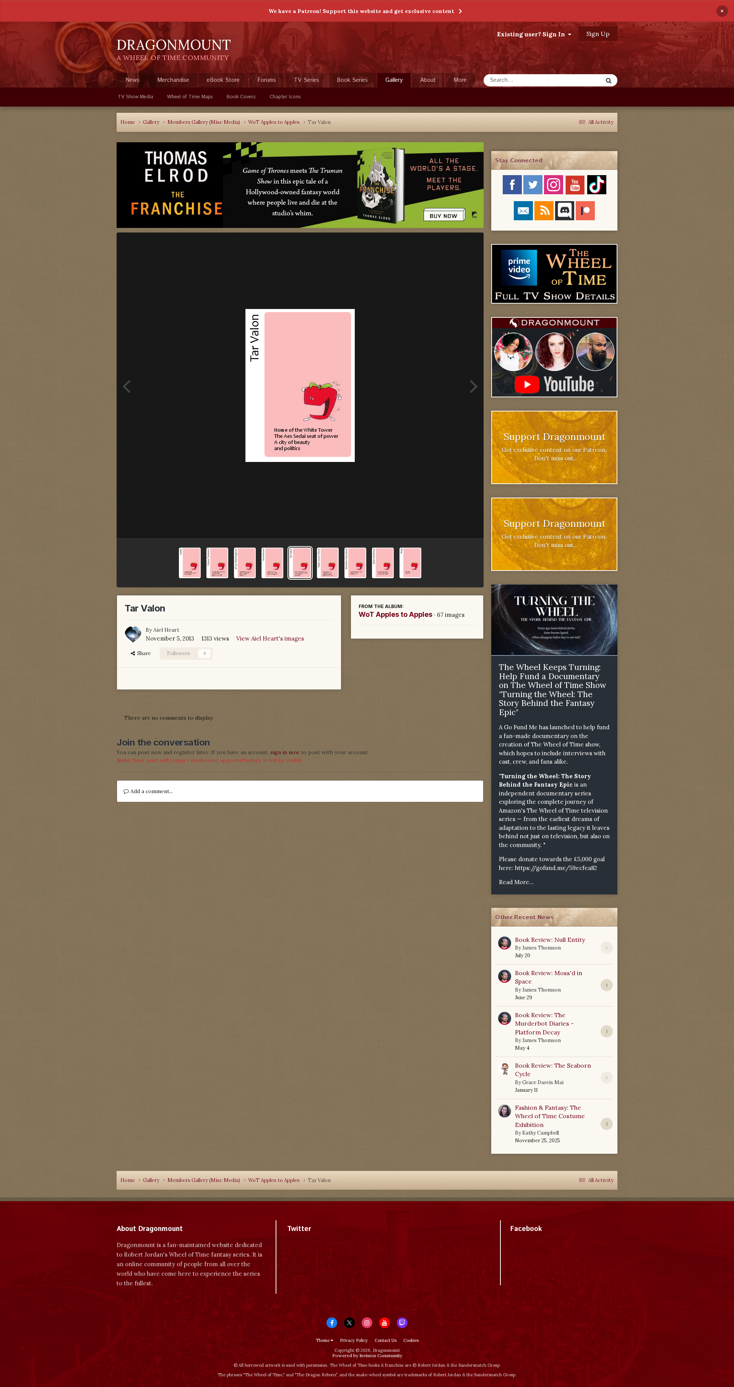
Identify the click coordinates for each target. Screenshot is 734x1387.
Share (143, 653)
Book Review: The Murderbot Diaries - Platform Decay (544, 1023)
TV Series (306, 80)
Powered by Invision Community (367, 1355)
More (460, 80)
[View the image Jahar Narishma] (383, 563)
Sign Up (597, 33)
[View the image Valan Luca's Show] (328, 563)
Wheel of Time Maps (190, 97)
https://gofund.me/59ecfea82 (556, 868)
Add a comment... (151, 791)
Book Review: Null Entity (550, 939)
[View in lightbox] (300, 385)
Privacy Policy (354, 1340)
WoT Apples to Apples (395, 614)
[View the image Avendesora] (272, 563)
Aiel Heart (166, 629)
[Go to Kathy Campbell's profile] (504, 1110)
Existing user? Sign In (532, 34)
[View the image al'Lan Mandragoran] (245, 563)
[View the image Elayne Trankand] (217, 563)
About (428, 80)
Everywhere (578, 80)
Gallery (394, 80)
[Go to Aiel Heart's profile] (133, 634)
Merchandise (173, 80)
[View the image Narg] (410, 563)
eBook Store (223, 80)
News (132, 80)
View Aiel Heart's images (270, 638)
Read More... (516, 882)
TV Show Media (135, 97)
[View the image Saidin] (190, 563)
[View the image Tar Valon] (300, 563)
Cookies (411, 1340)
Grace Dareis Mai (542, 1082)
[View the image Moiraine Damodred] (355, 563)
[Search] (608, 80)
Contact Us (385, 1340)
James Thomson (541, 948)
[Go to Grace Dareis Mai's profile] (504, 1068)
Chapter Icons (285, 97)
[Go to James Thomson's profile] (504, 943)
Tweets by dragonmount (321, 1242)
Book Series (352, 80)
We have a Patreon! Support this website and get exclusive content (361, 11)
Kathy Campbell (540, 1133)
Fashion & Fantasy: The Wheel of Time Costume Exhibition (550, 1116)
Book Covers (241, 97)
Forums (266, 80)
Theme (323, 1340)
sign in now (284, 752)
